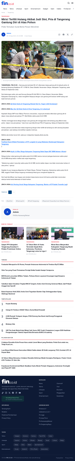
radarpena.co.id (44, 412)
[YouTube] (20, 393)
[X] (9, 393)
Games (33, 436)
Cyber (50, 436)
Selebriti (24, 449)
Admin (16, 212)
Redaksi (4, 412)
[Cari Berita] (68, 3)
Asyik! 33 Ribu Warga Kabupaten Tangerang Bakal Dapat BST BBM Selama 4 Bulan (38, 151)
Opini (52, 9)
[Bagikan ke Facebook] (63, 34)
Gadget (45, 9)
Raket (29, 444)
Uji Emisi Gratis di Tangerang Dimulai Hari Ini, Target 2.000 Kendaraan (34, 104)
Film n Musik (34, 449)
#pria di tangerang (33, 201)
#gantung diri (20, 201)
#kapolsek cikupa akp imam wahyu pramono (55, 201)
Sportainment (39, 444)
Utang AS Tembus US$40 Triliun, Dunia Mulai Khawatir (25, 310)
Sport (26, 9)
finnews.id (42, 408)
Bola (23, 444)
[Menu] (72, 3)
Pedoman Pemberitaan (9, 415)
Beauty (40, 440)
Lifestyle (19, 9)
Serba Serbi (44, 449)
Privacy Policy (6, 418)
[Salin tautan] (72, 34)
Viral (58, 386)
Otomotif (60, 383)
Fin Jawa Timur (43, 418)
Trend (47, 440)
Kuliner (25, 440)
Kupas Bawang (11, 303)
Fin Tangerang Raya (45, 424)
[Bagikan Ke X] (67, 34)
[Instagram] (6, 393)
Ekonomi (59, 390)
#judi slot (9, 201)
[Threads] (16, 393)
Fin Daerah (67, 9)
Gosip (16, 449)
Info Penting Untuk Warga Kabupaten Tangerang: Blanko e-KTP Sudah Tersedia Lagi (39, 184)
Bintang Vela (10, 324)
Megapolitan (61, 393)
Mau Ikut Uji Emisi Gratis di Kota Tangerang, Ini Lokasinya (30, 109)
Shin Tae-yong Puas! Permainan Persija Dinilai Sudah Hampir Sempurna (27, 270)
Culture (55, 440)
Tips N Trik (42, 436)
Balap (16, 444)
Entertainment (35, 9)
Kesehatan (60, 396)
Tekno (12, 9)
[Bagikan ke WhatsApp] (59, 34)
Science (25, 436)
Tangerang (11, 12)
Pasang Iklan (59, 458)
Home (3, 12)
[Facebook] (13, 393)
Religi (62, 440)
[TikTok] (3, 393)
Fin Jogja (41, 415)
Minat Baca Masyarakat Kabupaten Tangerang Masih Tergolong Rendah (62, 247)
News (5, 9)
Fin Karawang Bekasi (45, 421)
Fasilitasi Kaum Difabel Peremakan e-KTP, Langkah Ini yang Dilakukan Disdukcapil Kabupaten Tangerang (32, 143)
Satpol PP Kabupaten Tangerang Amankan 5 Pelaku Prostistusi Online (11, 247)
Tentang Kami (6, 408)
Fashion (17, 440)
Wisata (32, 440)
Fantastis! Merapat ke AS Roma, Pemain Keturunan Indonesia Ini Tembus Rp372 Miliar (32, 264)
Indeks (59, 9)
